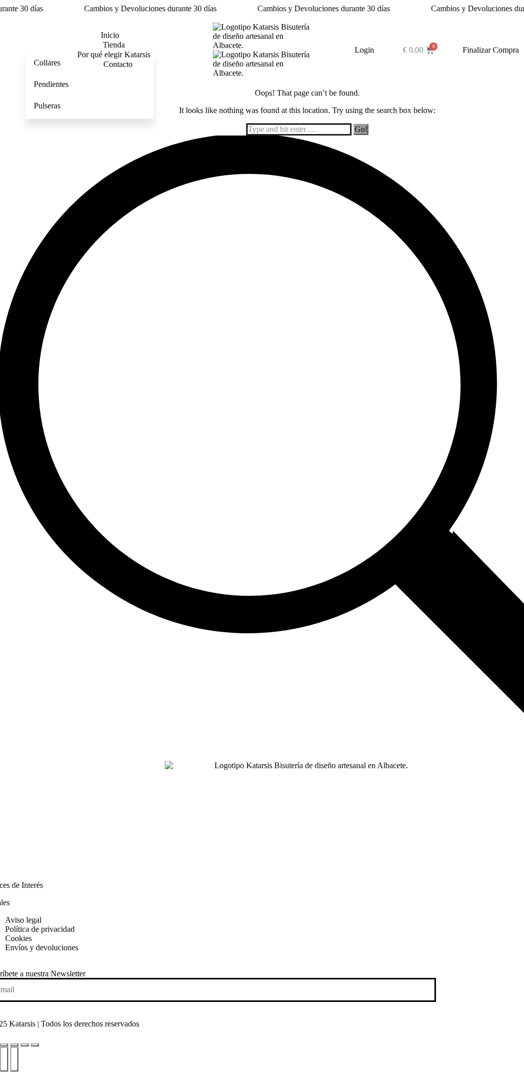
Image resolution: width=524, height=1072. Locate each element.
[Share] (14, 1044)
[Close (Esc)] (4, 1044)
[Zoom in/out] (35, 1044)
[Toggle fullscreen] (24, 1044)
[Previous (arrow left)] (4, 1059)
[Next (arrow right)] (14, 1059)
